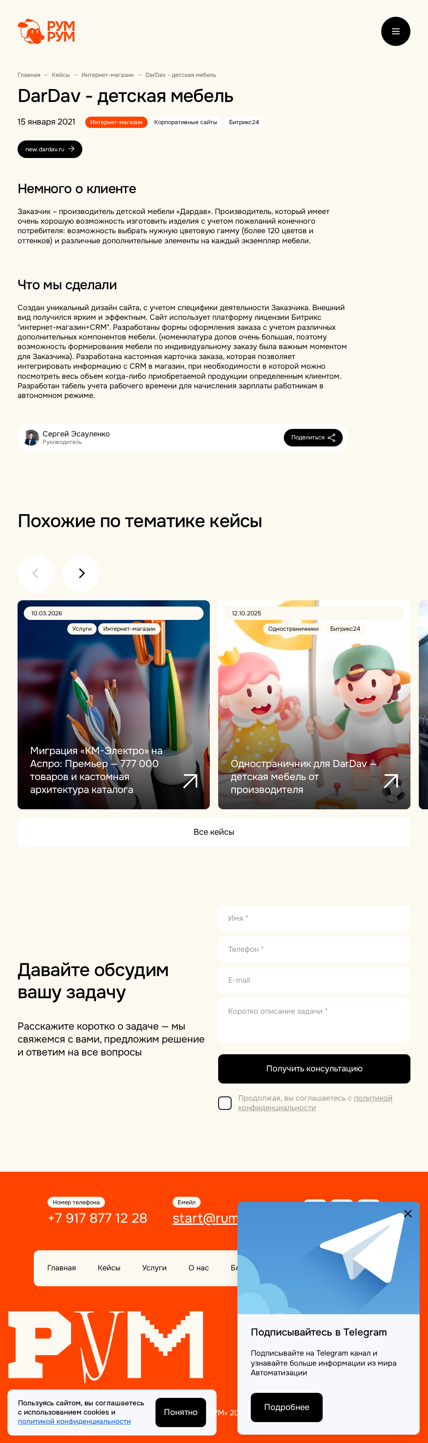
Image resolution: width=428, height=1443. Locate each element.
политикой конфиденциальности (315, 1103)
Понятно (181, 1412)
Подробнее (286, 1407)
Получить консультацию (314, 1068)
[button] (36, 573)
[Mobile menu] (395, 31)
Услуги (154, 1267)
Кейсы (109, 1267)
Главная (61, 1267)
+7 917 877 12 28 (98, 1218)
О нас (199, 1267)
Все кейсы (214, 832)
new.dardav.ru (45, 149)
